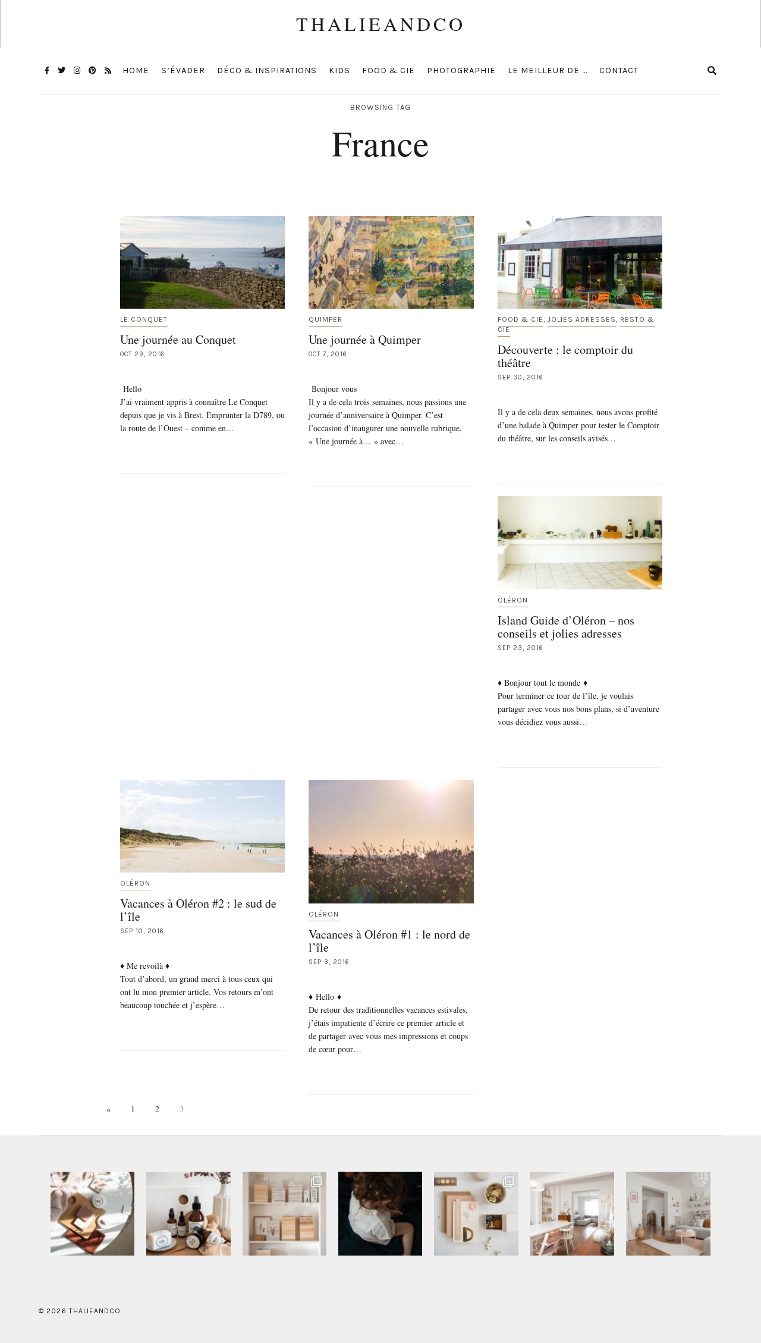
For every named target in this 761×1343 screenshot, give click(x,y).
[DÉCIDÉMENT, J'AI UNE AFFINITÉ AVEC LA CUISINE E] (284, 1214)
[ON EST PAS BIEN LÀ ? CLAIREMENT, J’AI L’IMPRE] (668, 1214)
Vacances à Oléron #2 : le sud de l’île (198, 909)
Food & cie (388, 70)
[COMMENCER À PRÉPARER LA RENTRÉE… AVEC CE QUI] (476, 1214)
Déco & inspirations (267, 70)
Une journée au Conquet (178, 339)
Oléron (513, 600)
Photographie (461, 70)
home (135, 70)
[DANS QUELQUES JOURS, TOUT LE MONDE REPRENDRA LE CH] (188, 1214)
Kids (339, 70)
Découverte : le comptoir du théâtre (565, 356)
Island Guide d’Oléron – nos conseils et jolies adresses (566, 626)
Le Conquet (144, 319)
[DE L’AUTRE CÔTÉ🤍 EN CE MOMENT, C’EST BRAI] (572, 1214)
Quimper (325, 319)
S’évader (183, 70)
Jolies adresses (582, 319)
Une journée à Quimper (365, 339)
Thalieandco (381, 23)
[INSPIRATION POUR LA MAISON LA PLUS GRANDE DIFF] (92, 1214)
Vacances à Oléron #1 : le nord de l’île (389, 940)
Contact (619, 70)
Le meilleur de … (547, 70)
